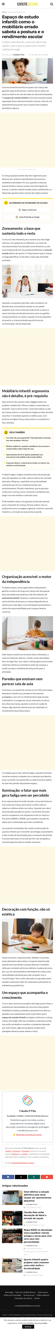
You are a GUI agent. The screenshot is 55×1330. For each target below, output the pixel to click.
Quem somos (43, 1292)
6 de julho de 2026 (33, 1207)
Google (24, 1154)
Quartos (7, 1260)
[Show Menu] (3, 4)
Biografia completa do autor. (29, 1134)
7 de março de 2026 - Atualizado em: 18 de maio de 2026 (36, 1251)
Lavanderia (8, 1193)
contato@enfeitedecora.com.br (22, 1163)
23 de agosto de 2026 (34, 1275)
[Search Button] (51, 4)
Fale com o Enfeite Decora (25, 1292)
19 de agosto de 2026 (38, 55)
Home (4, 12)
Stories (37, 1298)
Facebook (25, 1151)
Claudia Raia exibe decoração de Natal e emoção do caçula (35, 1215)
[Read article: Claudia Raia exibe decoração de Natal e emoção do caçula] (12, 1218)
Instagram (16, 1151)
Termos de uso (28, 1295)
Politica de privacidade (37, 1323)
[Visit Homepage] (27, 4)
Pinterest (15, 1154)
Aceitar (28, 1327)
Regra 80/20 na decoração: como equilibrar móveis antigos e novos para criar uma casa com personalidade (38, 1236)
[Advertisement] (27, 140)
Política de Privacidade (12, 1295)
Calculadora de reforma (23, 1298)
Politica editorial (43, 1295)
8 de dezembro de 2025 (34, 1225)
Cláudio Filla (18, 55)
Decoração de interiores (16, 12)
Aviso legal (9, 1292)
